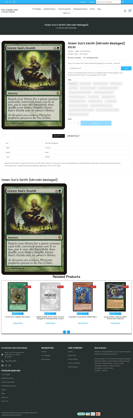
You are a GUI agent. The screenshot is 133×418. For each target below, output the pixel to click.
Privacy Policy (73, 359)
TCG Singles (5, 374)
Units (70, 119)
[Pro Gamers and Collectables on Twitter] (10, 1)
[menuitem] (36, 9)
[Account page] (125, 11)
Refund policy (73, 367)
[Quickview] (7, 324)
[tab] (58, 136)
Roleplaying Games (8, 386)
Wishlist (92, 2)
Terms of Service (74, 363)
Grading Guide (92, 58)
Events (3, 390)
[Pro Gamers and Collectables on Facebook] (6, 1)
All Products (45, 359)
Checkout (82, 2)
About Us (4, 397)
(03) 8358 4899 (10, 361)
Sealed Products (7, 378)
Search (44, 352)
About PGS (72, 355)
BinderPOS (18, 415)
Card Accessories (7, 382)
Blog (3, 393)
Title (69, 80)
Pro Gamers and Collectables (9, 11)
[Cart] (130, 11)
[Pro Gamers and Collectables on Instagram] (14, 1)
